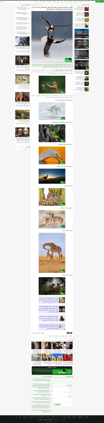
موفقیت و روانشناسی (42, 1)
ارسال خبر (49, 336)
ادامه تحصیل (76, 1)
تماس (20, 417)
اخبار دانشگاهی (81, 1)
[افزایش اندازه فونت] (31, 7)
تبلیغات (24, 417)
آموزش (65, 1)
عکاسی (68, 333)
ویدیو (62, 1)
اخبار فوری (31, 417)
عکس (58, 1)
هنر (71, 333)
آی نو (28, 149)
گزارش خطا (54, 336)
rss (27, 417)
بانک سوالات (70, 1)
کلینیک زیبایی (25, 149)
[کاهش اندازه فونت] (31, 9)
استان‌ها (36, 1)
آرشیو (35, 417)
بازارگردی (54, 1)
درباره (16, 417)
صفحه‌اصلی (88, 1)
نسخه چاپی (60, 336)
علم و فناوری (50, 1)
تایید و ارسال (58, 404)
